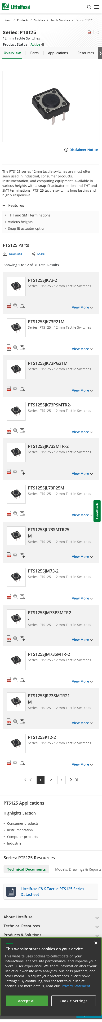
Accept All (26, 1001)
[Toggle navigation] (96, 6)
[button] (51, 106)
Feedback (97, 511)
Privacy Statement (76, 986)
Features (16, 205)
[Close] (96, 943)
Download (15, 254)
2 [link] (51, 780)
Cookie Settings (74, 1001)
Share (40, 254)
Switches (39, 20)
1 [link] (40, 780)
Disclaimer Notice (84, 149)
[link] (70, 779)
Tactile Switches (60, 20)
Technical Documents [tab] (26, 869)
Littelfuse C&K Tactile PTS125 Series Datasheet (52, 891)
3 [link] (61, 780)
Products (22, 20)
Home (7, 20)
